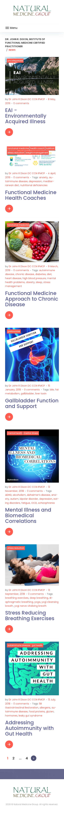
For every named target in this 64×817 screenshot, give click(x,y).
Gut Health (37, 645)
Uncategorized (15, 60)
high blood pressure (34, 278)
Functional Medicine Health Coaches (30, 195)
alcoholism (19, 495)
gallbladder (27, 393)
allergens (45, 707)
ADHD (8, 495)
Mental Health (15, 433)
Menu (13, 28)
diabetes (40, 274)
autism (14, 499)
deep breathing (39, 598)
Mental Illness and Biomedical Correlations (28, 515)
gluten (50, 711)
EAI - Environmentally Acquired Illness (25, 116)
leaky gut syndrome (30, 715)
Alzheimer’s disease (38, 495)
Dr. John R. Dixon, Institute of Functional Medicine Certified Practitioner (25, 42)
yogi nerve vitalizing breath (30, 606)
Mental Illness (31, 433)
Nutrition (50, 148)
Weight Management (37, 152)
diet (49, 274)
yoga (37, 602)
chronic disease (24, 274)
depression (35, 181)
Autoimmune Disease (19, 645)
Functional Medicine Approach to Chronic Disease (31, 299)
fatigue (25, 503)
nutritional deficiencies (33, 185)
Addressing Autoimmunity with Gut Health (29, 728)
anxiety (43, 177)
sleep (39, 282)
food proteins (37, 711)
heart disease (13, 278)
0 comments (21, 103)
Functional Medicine (18, 148)
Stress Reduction (16, 152)
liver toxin (40, 393)
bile (52, 389)
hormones (11, 715)
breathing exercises (17, 598)
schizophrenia (46, 503)
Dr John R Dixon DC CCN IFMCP (27, 99)
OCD (34, 503)
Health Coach (37, 148)
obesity (30, 282)
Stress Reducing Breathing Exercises (29, 615)
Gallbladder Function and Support (32, 403)
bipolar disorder (29, 499)
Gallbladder (14, 331)
